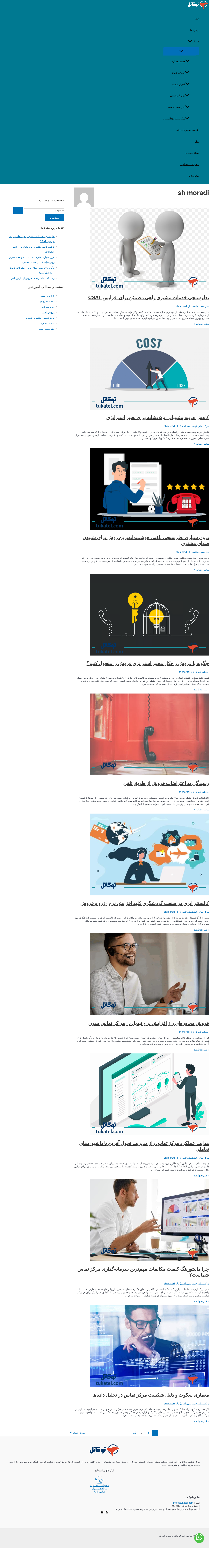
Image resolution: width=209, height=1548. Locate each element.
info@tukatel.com (183, 1502)
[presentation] (190, 41)
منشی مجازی (178, 61)
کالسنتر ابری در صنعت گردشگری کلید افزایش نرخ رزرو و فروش (144, 903)
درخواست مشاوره (189, 164)
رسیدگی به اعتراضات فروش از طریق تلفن (166, 783)
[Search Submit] (18, 210)
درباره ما (194, 30)
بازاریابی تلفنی (177, 95)
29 (134, 1432)
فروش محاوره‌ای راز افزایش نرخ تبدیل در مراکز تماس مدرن (148, 1023)
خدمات (195, 41)
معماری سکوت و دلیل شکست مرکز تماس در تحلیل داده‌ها (150, 1395)
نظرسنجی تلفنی (176, 107)
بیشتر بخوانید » (201, 323)
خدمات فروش (178, 72)
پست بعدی (77, 1432)
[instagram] (102, 1512)
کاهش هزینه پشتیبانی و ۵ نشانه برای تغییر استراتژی (157, 417)
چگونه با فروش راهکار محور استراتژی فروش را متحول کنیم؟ (148, 663)
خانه (197, 18)
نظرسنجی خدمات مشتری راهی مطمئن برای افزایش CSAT (148, 297)
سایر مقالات (48, 306)
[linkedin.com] (106, 1512)
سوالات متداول (191, 152)
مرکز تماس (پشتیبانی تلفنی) (194, 426)
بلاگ (197, 141)
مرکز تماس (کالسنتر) (174, 118)
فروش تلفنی (178, 84)
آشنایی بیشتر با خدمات (187, 129)
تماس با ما (193, 175)
